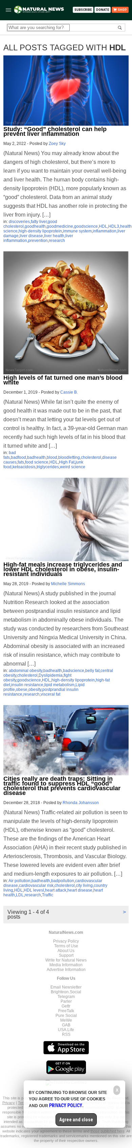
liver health (54, 235)
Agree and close (76, 1119)
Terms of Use (66, 946)
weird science (72, 467)
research (57, 240)
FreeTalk (66, 1010)
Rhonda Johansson (81, 802)
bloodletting (69, 457)
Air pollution (19, 880)
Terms (23, 1103)
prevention (38, 240)
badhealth (36, 457)
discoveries (19, 221)
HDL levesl (34, 890)
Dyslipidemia (51, 675)
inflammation (104, 231)
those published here (107, 1131)
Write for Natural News (66, 960)
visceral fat (50, 694)
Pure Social (66, 1015)
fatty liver (39, 221)
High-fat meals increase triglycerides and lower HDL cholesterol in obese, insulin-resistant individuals (62, 569)
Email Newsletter (66, 987)
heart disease (79, 890)
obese (21, 689)
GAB (66, 1025)
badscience (73, 670)
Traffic (47, 895)
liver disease (31, 235)
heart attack (55, 890)
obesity (34, 689)
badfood (18, 457)
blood (52, 457)
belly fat (92, 670)
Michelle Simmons (68, 583)
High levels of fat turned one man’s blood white (63, 380)
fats (21, 462)
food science (36, 462)
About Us (66, 950)
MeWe (66, 1020)
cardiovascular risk (36, 885)
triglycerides (48, 467)
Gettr (66, 1006)
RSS (66, 1034)
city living (84, 885)
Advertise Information (66, 969)
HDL (103, 226)
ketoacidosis (24, 467)
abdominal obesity (25, 670)
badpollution (62, 880)
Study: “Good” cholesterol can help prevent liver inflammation (55, 131)
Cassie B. (69, 392)
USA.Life (66, 1029)
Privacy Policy (66, 941)
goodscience (86, 226)
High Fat (66, 462)
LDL (20, 895)
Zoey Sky (57, 143)
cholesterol (91, 457)
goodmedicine (60, 226)
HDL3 (113, 226)
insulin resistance (27, 684)
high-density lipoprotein (40, 231)
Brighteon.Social (66, 992)
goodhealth (35, 226)
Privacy (8, 1103)
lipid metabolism (59, 684)
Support (66, 955)
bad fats (9, 455)
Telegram (66, 996)
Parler (66, 1001)
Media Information (66, 965)
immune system (77, 231)
